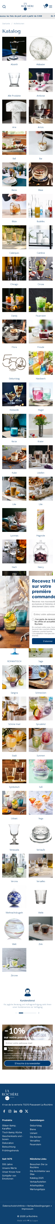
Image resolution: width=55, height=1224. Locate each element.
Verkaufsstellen (38, 1181)
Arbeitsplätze (37, 1185)
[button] (4, 6)
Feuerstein (35, 1144)
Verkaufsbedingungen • (39, 1205)
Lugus (35, 1220)
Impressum (27, 1208)
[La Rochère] (27, 6)
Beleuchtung (8, 1146)
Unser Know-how (11, 1171)
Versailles (35, 1140)
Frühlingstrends (10, 1150)
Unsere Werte (9, 1168)
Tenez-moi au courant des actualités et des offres (28, 1049)
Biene (33, 1129)
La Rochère (31, 1216)
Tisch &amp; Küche (12, 1132)
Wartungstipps (37, 1189)
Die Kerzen (35, 1136)
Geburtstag (36, 1125)
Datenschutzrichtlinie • (15, 1205)
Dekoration (8, 1143)
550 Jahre (7, 1164)
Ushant (33, 1133)
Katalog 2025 (37, 1178)
